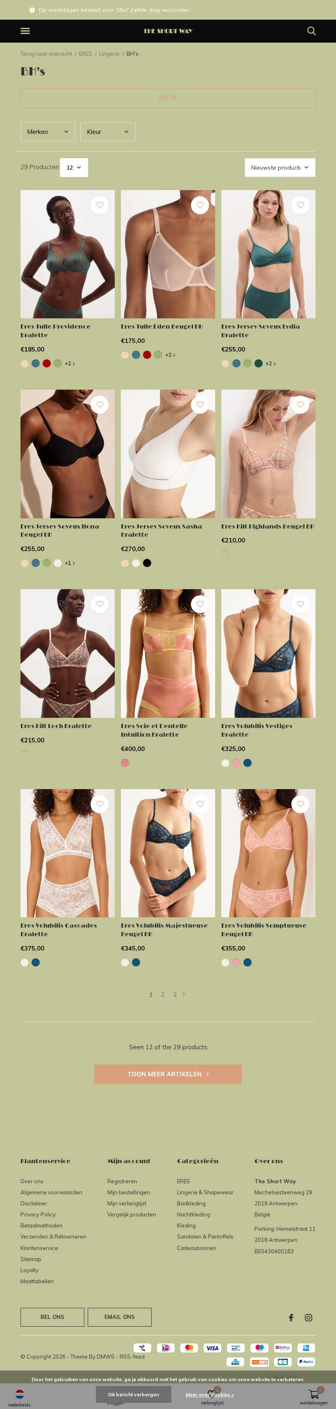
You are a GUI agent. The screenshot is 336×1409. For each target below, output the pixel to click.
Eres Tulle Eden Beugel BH (162, 327)
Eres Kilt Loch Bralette (56, 726)
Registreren (122, 1181)
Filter (168, 98)
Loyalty (29, 1270)
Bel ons (52, 1317)
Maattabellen (37, 1281)
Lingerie (109, 53)
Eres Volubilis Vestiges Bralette (257, 730)
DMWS (106, 1356)
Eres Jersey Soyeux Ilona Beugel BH (59, 531)
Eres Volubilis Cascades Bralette (58, 930)
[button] (26, 31)
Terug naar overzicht (46, 53)
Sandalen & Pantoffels (205, 1236)
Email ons (119, 1317)
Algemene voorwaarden (51, 1192)
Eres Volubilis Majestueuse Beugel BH (164, 930)
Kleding (186, 1225)
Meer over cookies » (210, 1394)
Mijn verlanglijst (126, 1203)
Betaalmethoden (41, 1225)
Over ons (31, 1181)
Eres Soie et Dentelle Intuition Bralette (154, 730)
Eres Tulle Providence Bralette (55, 331)
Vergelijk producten (131, 1214)
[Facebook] (291, 1318)
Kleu (94, 132)
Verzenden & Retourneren (53, 1236)
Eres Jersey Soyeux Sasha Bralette (161, 531)
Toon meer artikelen (165, 1074)
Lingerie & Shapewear (205, 1192)
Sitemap (30, 1259)
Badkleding (191, 1203)
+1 (69, 563)
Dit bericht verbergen (133, 1394)
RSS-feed (132, 1356)
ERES (85, 53)
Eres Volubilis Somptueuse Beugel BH (263, 930)
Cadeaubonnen (196, 1248)
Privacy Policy (38, 1214)
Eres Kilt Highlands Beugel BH (267, 527)
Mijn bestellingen (128, 1192)
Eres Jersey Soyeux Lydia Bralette (260, 331)
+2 (69, 363)
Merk (37, 132)
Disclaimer (33, 1203)
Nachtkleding (193, 1214)
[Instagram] (308, 1318)
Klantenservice (39, 1248)
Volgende (184, 995)
